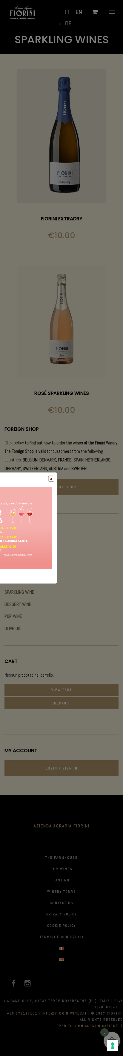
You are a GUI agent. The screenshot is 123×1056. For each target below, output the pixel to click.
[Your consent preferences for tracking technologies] (112, 1045)
